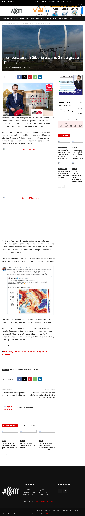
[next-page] (6, 454)
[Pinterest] (30, 77)
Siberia (36, 369)
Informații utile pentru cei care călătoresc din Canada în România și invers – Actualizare (42, 395)
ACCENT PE (63, 19)
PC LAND (45, 514)
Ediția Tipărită (61, 1)
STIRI (8, 23)
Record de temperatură (24, 369)
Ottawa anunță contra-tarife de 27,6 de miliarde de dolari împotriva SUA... (77, 154)
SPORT (71, 19)
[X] (81, 4)
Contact (36, 1)
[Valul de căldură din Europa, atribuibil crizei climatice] (28, 436)
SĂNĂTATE (40, 19)
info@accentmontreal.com (43, 501)
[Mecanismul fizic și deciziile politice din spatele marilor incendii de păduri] (10, 436)
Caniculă (12, 369)
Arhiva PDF (70, 1)
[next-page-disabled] (63, 186)
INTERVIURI (30, 19)
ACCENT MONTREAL (15, 67)
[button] (80, 19)
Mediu (14, 23)
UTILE (55, 19)
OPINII (22, 19)
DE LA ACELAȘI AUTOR (27, 426)
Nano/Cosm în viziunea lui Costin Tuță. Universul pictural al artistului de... (64, 154)
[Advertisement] (28, 361)
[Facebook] (78, 4)
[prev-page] (3, 454)
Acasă (3, 23)
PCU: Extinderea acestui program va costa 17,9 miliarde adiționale (14, 394)
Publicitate (43, 1)
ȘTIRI (16, 19)
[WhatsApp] (35, 77)
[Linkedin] (40, 77)
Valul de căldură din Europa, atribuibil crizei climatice (27, 446)
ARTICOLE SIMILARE (10, 426)
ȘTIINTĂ (48, 19)
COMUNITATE (7, 19)
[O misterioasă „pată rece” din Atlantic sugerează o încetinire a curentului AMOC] (47, 436)
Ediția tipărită (74, 510)
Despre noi (52, 1)
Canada (74, 147)
